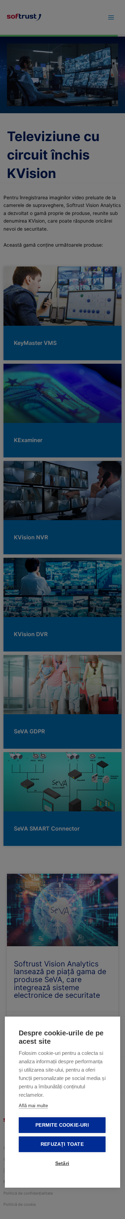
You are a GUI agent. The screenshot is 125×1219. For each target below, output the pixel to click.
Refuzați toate (62, 1144)
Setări (62, 1163)
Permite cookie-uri (62, 1125)
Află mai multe (33, 1105)
